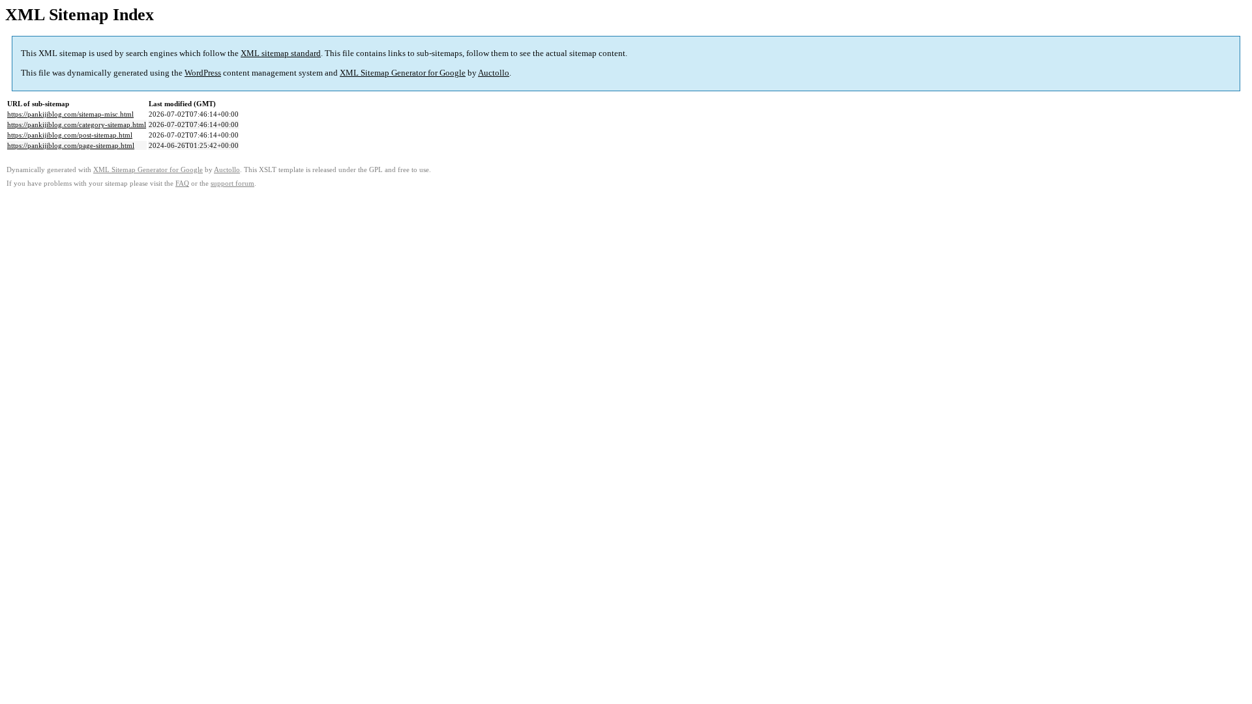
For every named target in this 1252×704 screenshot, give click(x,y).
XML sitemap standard (281, 53)
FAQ (182, 183)
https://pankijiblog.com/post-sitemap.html (69, 135)
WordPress (203, 73)
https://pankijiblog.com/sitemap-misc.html (70, 114)
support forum (232, 183)
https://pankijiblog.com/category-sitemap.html (76, 124)
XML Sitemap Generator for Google (403, 73)
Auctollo (493, 73)
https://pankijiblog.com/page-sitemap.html (70, 145)
